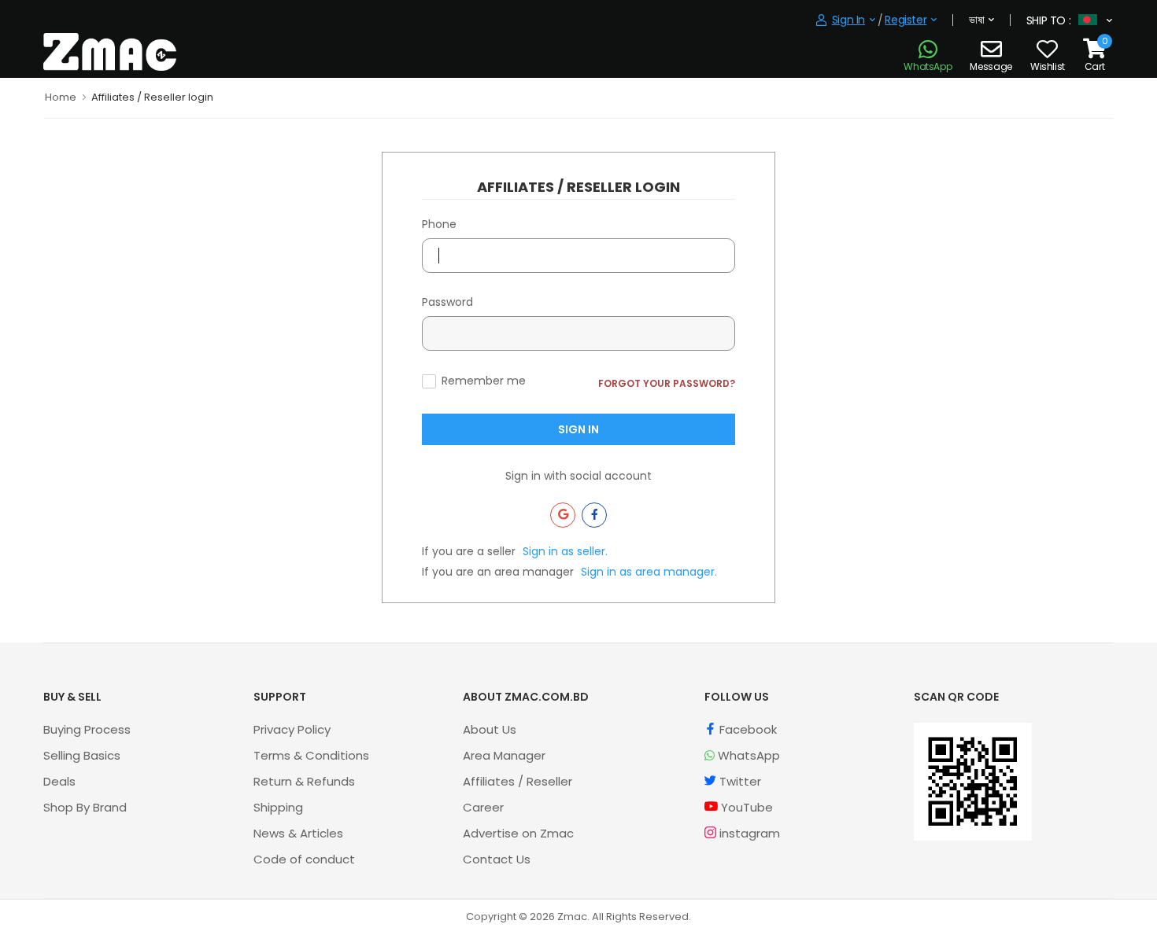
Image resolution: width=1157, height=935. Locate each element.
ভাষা (976, 20)
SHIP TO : (1048, 20)
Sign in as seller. (565, 551)
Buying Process (87, 729)
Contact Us (496, 859)
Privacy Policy (292, 729)
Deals (59, 781)
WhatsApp (747, 755)
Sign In (578, 429)
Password (447, 302)
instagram (748, 833)
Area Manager (504, 755)
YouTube (745, 807)
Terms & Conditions (311, 755)
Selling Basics (81, 755)
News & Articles (298, 833)
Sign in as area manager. (649, 572)
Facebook (746, 729)
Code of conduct (304, 859)
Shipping (278, 807)
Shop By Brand (85, 807)
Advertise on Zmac (518, 833)
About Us (489, 729)
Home (60, 97)
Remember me (484, 380)
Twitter (738, 781)
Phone (439, 224)
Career (483, 807)
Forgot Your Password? (666, 383)
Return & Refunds (304, 781)
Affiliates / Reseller (517, 781)
